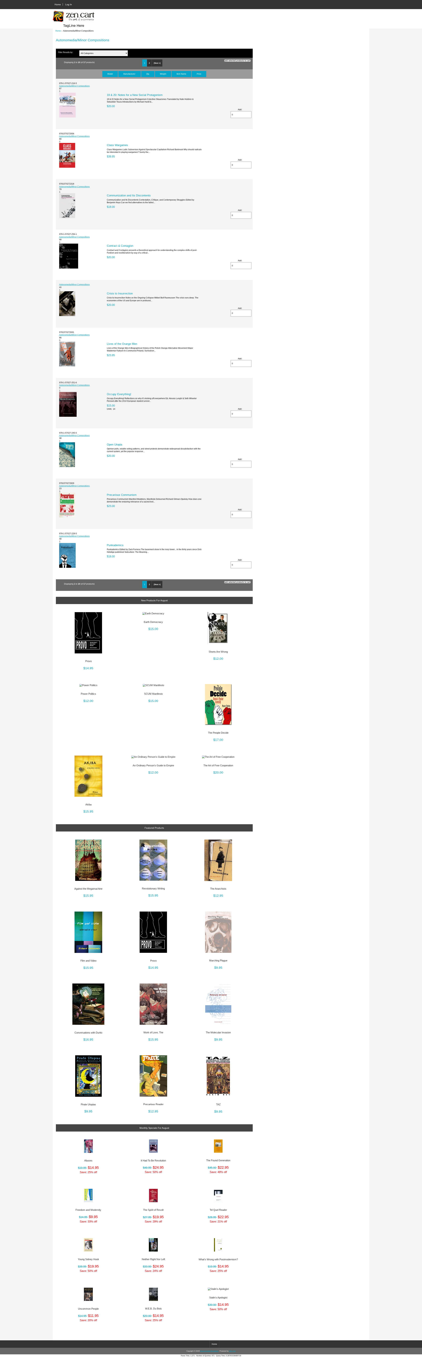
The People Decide (218, 732)
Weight (163, 74)
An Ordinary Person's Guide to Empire (153, 765)
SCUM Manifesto (153, 694)
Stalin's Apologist (218, 1297)
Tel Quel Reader (218, 1210)
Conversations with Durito (88, 1032)
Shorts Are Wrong (218, 651)
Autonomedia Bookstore (209, 1351)
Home (58, 4)
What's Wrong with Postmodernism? (218, 1259)
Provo (88, 661)
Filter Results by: (65, 52)
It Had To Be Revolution (153, 1160)
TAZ (218, 1104)
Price (199, 74)
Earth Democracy (153, 622)
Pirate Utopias (88, 1104)
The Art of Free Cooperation (218, 765)
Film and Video (88, 960)
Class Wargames (117, 145)
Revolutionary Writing (153, 888)
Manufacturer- (129, 74)
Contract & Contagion (120, 245)
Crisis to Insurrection (120, 293)
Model (110, 74)
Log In (68, 4)
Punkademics (115, 545)
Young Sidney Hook (88, 1259)
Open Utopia (114, 444)
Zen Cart (232, 1351)
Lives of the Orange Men (122, 343)
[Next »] (157, 63)
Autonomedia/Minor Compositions (74, 86)
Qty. (148, 74)
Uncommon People (88, 1308)
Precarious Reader (153, 1104)
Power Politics (88, 694)
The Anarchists (218, 888)
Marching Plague (218, 960)
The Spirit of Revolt (153, 1210)
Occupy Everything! (119, 394)
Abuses (88, 1160)
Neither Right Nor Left (153, 1259)
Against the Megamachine (88, 888)
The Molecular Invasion (218, 1032)
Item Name (181, 74)
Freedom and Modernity (88, 1210)
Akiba (88, 804)
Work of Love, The (153, 1032)
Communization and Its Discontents (129, 195)
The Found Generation (218, 1160)
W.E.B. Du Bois (153, 1308)
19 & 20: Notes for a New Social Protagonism (135, 95)
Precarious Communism (121, 494)
